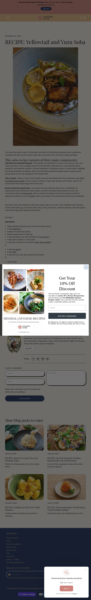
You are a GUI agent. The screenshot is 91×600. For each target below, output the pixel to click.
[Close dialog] (86, 267)
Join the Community (67, 316)
